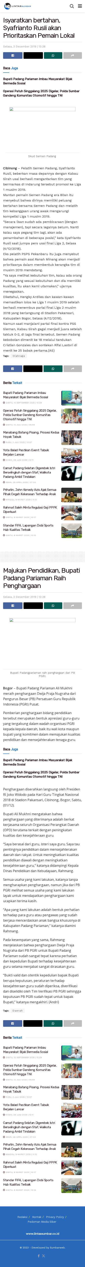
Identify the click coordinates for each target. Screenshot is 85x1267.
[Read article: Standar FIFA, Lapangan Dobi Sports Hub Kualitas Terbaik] (71, 530)
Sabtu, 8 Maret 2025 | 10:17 (20, 517)
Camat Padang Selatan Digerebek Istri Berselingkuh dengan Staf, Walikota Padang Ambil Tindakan (29, 472)
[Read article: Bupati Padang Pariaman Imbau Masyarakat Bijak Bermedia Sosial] (71, 398)
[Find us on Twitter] (43, 1256)
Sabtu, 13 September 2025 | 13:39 (23, 403)
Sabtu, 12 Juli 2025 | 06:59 (20, 425)
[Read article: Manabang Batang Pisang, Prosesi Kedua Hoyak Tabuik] (71, 437)
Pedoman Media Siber (42, 1221)
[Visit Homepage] (18, 6)
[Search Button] (72, 6)
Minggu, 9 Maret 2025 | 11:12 (21, 499)
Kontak (36, 1217)
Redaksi (22, 1217)
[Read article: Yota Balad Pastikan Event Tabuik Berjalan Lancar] (71, 455)
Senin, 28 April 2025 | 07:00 (20, 482)
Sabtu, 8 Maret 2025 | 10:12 (20, 535)
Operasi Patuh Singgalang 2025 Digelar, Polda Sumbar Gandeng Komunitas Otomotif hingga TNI (30, 415)
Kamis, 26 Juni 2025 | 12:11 (19, 460)
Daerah (18, 1010)
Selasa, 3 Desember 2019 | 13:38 (24, 46)
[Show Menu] (80, 6)
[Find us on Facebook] (39, 1256)
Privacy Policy (55, 1217)
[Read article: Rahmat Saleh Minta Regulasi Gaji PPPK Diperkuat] (71, 512)
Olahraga (19, 355)
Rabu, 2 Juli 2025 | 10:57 (18, 442)
